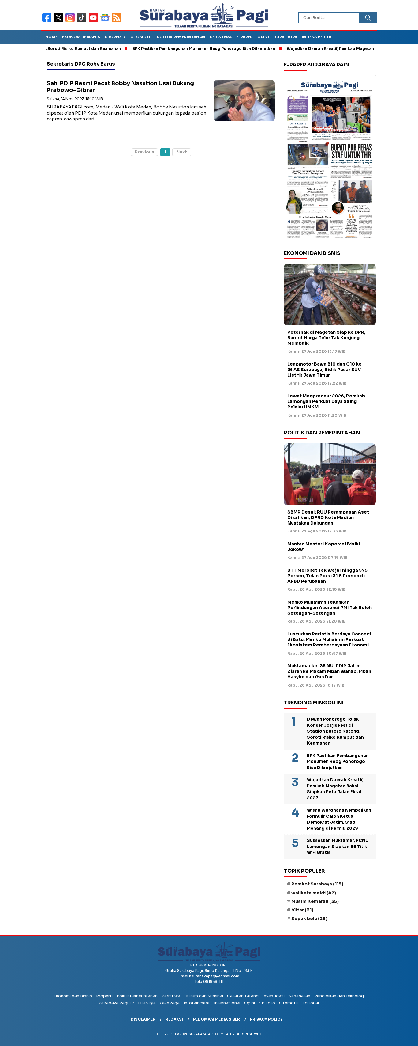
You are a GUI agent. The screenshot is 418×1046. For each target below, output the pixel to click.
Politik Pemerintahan (181, 37)
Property (115, 37)
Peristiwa (221, 37)
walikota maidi (313, 893)
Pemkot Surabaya (317, 884)
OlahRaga (170, 1003)
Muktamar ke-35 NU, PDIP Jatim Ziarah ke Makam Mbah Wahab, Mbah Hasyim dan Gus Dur (329, 671)
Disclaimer (143, 1019)
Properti (104, 996)
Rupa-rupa (285, 37)
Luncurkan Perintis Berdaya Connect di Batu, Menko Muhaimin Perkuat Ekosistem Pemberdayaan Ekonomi (329, 639)
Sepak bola (309, 918)
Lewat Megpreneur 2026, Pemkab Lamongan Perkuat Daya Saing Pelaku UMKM (326, 401)
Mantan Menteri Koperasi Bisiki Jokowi (323, 546)
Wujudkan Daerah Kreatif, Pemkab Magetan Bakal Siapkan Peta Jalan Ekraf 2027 (335, 789)
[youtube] (94, 21)
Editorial (310, 1003)
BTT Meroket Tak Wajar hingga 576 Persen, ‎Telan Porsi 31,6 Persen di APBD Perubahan (327, 575)
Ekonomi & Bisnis (81, 37)
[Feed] (117, 21)
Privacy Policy (266, 1019)
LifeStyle (147, 1003)
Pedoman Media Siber (216, 1019)
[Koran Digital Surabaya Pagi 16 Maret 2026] (330, 158)
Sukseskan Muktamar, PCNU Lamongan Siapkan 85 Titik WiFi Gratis (337, 846)
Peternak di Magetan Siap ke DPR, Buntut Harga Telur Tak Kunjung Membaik (326, 337)
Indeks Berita (316, 37)
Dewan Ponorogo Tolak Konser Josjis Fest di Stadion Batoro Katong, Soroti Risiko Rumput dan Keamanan (335, 731)
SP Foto (267, 1003)
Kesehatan (299, 996)
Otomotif (141, 37)
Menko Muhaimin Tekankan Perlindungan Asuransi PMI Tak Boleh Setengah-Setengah (329, 607)
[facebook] (48, 21)
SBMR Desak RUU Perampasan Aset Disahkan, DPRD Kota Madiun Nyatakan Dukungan (328, 517)
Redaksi (174, 1019)
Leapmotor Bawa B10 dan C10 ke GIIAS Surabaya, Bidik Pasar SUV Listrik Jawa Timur (324, 369)
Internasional (227, 1003)
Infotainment (197, 1003)
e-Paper (244, 37)
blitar (302, 910)
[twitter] (59, 21)
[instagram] (71, 21)
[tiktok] (83, 21)
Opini (263, 37)
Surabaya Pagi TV (116, 1003)
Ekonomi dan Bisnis (73, 996)
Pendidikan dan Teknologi (339, 996)
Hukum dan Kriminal (203, 996)
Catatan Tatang (243, 996)
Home (51, 37)
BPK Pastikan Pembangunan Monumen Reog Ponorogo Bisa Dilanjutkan (184, 48)
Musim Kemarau (315, 901)
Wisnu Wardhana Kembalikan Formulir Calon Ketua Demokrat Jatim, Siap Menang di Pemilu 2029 (339, 819)
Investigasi (274, 996)
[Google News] (106, 21)
